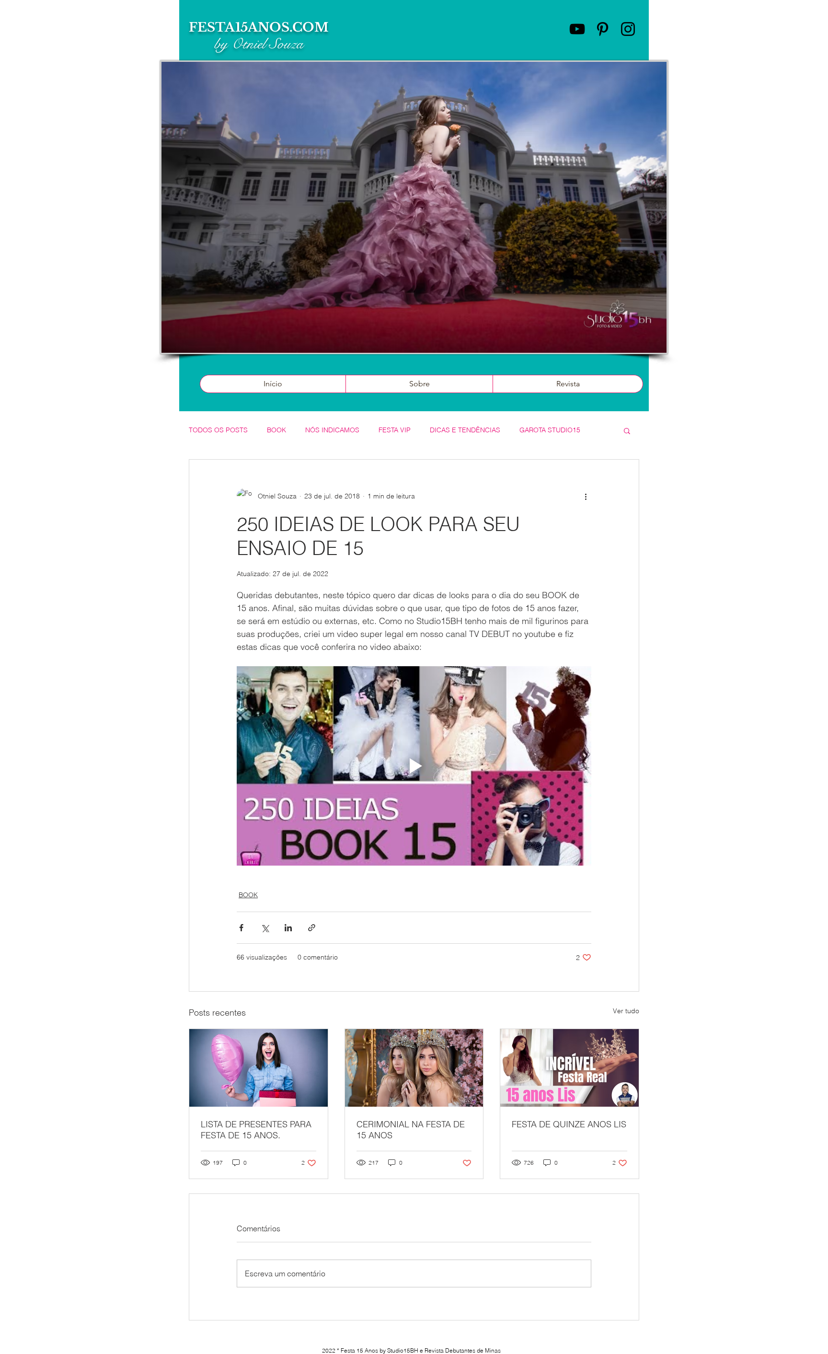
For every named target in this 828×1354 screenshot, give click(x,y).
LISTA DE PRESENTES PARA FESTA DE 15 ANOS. (256, 1130)
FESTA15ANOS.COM (259, 27)
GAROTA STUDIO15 (549, 430)
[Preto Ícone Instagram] (628, 29)
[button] (627, 430)
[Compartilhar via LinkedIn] (288, 927)
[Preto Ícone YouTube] (577, 29)
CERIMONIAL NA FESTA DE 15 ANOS (410, 1130)
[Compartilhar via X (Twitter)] (264, 927)
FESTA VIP (395, 430)
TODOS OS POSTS (218, 430)
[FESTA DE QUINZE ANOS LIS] (569, 1068)
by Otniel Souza (258, 44)
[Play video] (414, 766)
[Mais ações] (585, 496)
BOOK (276, 430)
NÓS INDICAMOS (332, 430)
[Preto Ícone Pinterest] (602, 29)
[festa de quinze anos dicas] (258, 1068)
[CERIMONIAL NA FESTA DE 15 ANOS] (414, 1068)
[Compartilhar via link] (311, 927)
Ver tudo (626, 1011)
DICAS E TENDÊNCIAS (465, 430)
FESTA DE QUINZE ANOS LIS (569, 1124)
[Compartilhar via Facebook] (241, 927)
